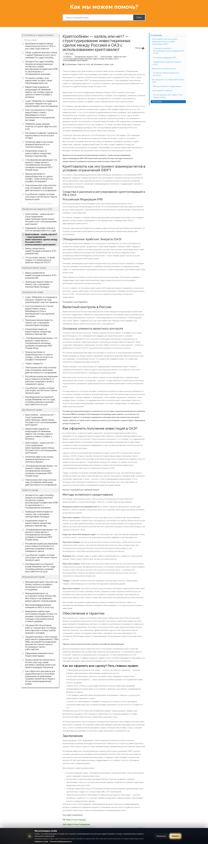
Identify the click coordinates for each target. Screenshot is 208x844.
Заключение (157, 102)
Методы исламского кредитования (167, 86)
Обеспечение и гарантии (162, 91)
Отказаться (161, 836)
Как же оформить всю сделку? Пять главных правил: (167, 96)
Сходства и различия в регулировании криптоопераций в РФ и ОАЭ (168, 50)
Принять (175, 836)
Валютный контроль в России (164, 69)
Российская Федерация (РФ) (164, 58)
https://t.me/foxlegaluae (78, 824)
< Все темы (68, 54)
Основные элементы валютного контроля (166, 74)
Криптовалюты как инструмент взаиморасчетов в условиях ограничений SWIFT (164, 41)
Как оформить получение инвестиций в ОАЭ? (168, 81)
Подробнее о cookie (41, 841)
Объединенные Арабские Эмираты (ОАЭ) (167, 63)
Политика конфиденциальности (61, 841)
